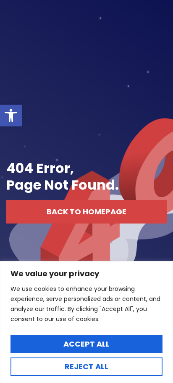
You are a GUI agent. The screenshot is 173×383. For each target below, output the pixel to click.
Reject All (86, 366)
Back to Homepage (86, 211)
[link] (11, 115)
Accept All (86, 344)
